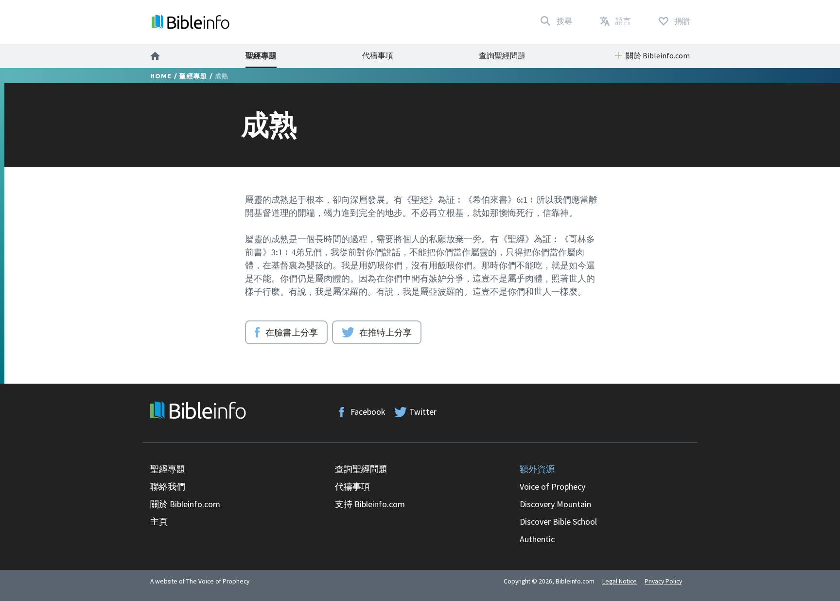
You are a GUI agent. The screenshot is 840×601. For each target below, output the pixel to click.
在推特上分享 (385, 332)
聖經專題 (261, 55)
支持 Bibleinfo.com (370, 504)
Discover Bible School (558, 521)
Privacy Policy (663, 581)
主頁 (159, 521)
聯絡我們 (167, 486)
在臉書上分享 (291, 332)
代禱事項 (377, 55)
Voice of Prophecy (552, 486)
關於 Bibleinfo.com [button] (658, 55)
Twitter (423, 411)
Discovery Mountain (555, 504)
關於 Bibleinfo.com (185, 504)
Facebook (367, 411)
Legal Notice (619, 581)
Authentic (537, 539)
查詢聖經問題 (502, 55)
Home (161, 75)
